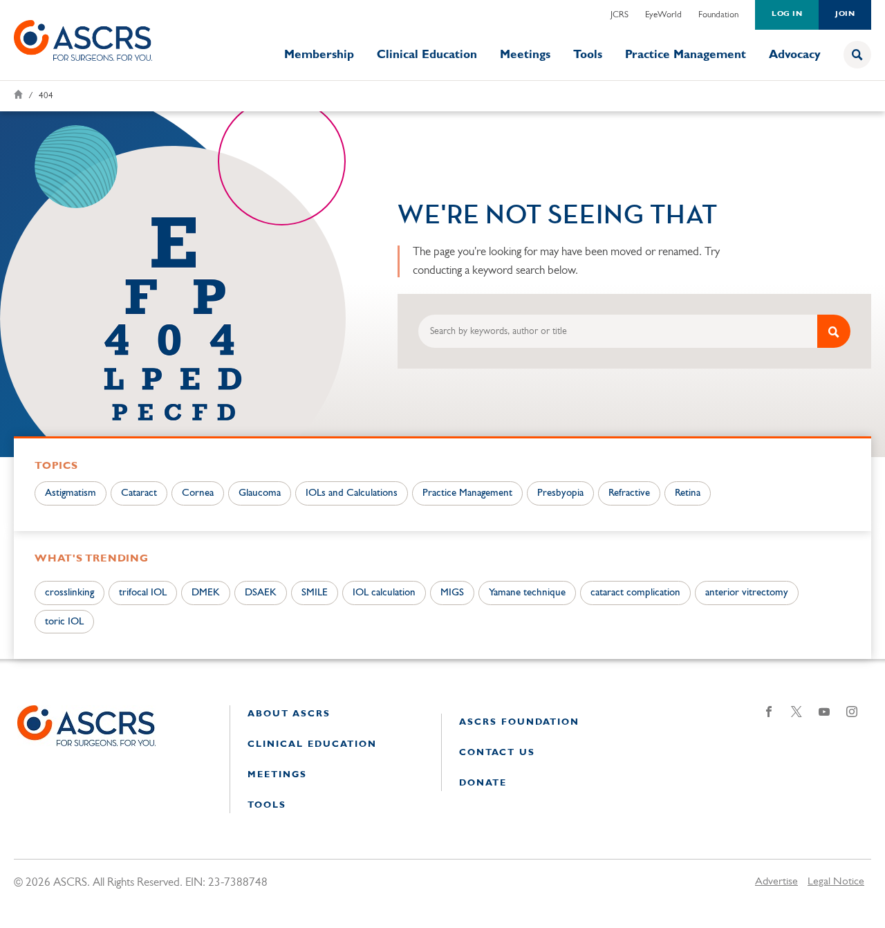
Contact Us (497, 752)
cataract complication (635, 593)
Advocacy (795, 55)
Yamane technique (527, 593)
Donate (483, 783)
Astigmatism (70, 493)
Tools (587, 55)
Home (18, 94)
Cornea (198, 493)
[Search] (857, 54)
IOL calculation (384, 593)
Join (845, 14)
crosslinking (69, 593)
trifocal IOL (143, 593)
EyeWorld (663, 14)
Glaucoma (260, 493)
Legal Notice (836, 881)
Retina (687, 493)
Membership (319, 55)
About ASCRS (289, 713)
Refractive (629, 493)
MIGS (452, 593)
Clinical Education (427, 55)
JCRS (619, 14)
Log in (787, 14)
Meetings (525, 55)
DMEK (206, 593)
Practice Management (685, 55)
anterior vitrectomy (746, 593)
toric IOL (64, 622)
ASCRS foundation (519, 722)
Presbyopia (560, 493)
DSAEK (261, 593)
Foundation (718, 14)
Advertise (776, 881)
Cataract (139, 493)
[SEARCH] (833, 331)
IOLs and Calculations (352, 493)
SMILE (314, 593)
